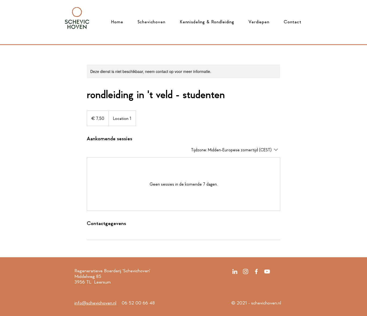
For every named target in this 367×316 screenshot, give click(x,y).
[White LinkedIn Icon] (234, 271)
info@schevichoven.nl (95, 302)
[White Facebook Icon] (256, 271)
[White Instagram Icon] (245, 271)
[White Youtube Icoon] (267, 271)
